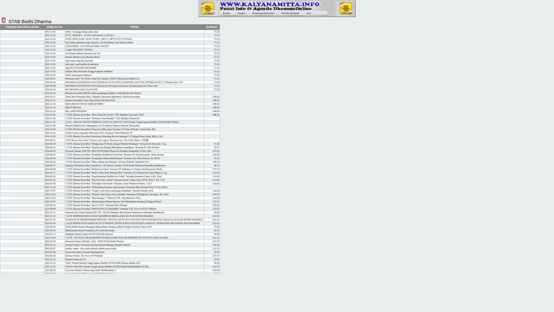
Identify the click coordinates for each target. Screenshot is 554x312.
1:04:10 (215, 194)
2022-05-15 (50, 245)
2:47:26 (215, 151)
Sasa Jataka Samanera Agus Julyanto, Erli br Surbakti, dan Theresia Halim (99, 42)
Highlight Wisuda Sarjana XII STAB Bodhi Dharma (89, 234)
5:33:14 (215, 223)
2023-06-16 (50, 227)
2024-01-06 (50, 183)
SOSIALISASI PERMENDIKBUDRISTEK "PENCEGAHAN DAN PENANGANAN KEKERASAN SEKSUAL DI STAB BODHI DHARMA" (134, 219)
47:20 (216, 158)
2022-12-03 (50, 237)
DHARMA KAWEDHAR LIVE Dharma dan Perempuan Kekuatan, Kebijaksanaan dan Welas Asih (111, 86)
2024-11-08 (50, 125)
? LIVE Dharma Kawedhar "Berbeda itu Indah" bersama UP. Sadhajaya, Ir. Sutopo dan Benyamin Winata (113, 169)
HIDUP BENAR (73, 107)
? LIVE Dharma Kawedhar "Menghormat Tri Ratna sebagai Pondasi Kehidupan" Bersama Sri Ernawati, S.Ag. (115, 144)
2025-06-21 (50, 78)
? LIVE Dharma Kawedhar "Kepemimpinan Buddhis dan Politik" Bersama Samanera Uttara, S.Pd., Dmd (113, 176)
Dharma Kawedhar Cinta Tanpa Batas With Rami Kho (90, 100)
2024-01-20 (50, 180)
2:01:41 (215, 219)
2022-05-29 (50, 241)
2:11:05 (215, 216)
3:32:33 (215, 266)
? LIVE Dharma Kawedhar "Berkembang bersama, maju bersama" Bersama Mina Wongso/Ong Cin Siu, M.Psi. (116, 187)
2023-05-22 (50, 230)
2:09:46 (215, 205)
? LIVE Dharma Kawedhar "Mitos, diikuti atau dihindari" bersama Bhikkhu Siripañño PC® (107, 162)
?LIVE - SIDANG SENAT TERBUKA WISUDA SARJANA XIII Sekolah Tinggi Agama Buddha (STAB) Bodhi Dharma (122, 122)
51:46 (216, 144)
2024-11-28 (50, 118)
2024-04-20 (50, 162)
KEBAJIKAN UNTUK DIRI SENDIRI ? (84, 104)
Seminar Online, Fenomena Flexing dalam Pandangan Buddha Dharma (97, 245)
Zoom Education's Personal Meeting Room (85, 252)
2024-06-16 (50, 151)
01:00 (216, 263)
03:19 (216, 230)
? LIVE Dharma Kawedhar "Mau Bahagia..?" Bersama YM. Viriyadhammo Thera (103, 198)
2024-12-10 (50, 104)
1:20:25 (215, 183)
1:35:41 (215, 201)
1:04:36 (215, 154)
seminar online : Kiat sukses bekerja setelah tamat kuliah (90, 248)
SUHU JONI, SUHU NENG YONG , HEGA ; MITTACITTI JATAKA (98, 39)
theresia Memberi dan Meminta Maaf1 (82, 57)
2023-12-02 (50, 194)
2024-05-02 (50, 158)
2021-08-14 (50, 270)
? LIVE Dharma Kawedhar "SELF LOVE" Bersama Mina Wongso (96, 205)
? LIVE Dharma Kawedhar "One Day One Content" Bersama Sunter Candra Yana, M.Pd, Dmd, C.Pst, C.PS (115, 180)
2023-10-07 (50, 201)
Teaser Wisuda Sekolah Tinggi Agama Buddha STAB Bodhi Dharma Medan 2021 (103, 263)
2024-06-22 (50, 147)
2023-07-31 (50, 212)
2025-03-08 (50, 86)
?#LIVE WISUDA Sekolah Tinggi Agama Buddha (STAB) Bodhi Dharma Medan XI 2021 (107, 266)
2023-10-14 (50, 198)
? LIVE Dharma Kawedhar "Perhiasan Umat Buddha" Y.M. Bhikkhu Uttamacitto (102, 118)
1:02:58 (215, 270)
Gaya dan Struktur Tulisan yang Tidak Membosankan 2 (90, 270)
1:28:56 (215, 191)
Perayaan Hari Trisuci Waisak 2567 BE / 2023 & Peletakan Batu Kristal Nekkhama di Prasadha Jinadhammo (114, 212)
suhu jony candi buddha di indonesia (82, 64)
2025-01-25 (50, 93)
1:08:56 (215, 96)
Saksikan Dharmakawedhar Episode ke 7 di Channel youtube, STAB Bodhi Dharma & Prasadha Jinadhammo (115, 165)
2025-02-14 (50, 89)
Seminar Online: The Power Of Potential (83, 256)
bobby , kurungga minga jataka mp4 (81, 31)
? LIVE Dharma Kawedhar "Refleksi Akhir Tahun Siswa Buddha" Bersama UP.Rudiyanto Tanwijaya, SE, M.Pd (117, 194)
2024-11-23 (50, 122)
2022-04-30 (50, 256)
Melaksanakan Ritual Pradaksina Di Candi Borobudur (90, 230)
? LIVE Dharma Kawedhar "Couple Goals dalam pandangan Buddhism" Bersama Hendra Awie (109, 191)
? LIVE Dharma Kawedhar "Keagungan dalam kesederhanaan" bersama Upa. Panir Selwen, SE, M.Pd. (112, 158)
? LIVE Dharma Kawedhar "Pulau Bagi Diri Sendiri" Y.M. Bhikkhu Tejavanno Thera (104, 115)
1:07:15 (215, 169)
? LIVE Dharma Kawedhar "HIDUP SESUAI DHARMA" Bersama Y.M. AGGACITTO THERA (110, 209)
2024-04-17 (50, 165)
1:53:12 (215, 248)
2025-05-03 (50, 82)
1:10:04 (215, 176)
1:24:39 (215, 198)
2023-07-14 (50, 216)
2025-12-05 (50, 31)
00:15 (216, 165)
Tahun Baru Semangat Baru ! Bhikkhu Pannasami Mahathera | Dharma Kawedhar (102, 96)
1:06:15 (215, 162)
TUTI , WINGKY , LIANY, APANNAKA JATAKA (89, 35)
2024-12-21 (50, 100)
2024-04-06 (50, 169)
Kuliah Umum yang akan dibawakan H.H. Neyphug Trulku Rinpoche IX (98, 133)
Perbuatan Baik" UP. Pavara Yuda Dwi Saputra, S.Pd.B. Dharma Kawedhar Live (102, 78)
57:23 (216, 31)
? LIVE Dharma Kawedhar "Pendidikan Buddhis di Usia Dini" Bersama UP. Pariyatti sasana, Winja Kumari (114, 154)
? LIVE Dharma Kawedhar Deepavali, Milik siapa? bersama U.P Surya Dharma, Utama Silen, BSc (110, 129)
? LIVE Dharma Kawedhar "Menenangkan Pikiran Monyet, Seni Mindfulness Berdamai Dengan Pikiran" (113, 201)
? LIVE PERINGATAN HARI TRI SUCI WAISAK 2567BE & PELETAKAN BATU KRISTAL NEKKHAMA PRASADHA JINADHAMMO (132, 223)
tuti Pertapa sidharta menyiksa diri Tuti (82, 53)
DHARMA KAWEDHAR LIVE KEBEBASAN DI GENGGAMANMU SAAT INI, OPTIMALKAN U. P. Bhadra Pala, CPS (124, 82)
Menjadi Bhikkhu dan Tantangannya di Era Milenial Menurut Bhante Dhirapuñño (102, 125)
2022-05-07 (50, 248)
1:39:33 (215, 209)
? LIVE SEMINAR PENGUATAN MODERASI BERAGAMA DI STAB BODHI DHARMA (109, 216)
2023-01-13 (50, 234)
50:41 (216, 147)
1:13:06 (215, 180)
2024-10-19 (50, 136)
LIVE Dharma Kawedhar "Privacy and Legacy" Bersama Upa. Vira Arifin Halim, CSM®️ (107, 140)
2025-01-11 (50, 96)
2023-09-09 (50, 209)
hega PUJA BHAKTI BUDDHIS (80, 68)
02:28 (216, 234)
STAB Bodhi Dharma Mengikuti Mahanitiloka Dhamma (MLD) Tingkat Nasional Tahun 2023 (108, 227)
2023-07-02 (50, 223)
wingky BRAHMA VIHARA (79, 50)
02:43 (216, 212)
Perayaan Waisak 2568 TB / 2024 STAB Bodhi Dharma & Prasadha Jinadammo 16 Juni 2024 (108, 151)
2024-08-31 (50, 140)
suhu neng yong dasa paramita (79, 60)
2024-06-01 (50, 154)
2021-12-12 (50, 266)
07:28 (216, 252)
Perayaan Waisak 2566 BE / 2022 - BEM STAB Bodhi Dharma (94, 241)
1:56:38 (215, 245)
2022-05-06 (50, 252)
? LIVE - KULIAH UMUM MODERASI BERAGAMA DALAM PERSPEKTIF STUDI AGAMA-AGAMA (116, 237)
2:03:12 (215, 241)
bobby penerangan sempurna (78, 75)
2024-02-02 (50, 176)
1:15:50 (215, 172)
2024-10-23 (50, 133)
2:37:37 (215, 256)
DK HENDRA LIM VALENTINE (81, 89)
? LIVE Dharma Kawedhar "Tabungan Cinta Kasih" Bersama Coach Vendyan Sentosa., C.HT (108, 183)
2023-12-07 (50, 191)
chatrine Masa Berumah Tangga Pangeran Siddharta (89, 71)
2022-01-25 (50, 259)
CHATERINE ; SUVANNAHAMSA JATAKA (87, 46)
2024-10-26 (50, 129)
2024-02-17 (50, 172)
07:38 (216, 227)
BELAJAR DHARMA (76, 111)
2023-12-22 (50, 187)
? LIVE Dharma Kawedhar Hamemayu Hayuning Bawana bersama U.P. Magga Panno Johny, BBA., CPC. (114, 136)
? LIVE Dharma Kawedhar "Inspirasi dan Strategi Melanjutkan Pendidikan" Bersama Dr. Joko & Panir (112, 147)
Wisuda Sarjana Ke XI (75, 259)
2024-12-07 (50, 115)
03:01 (216, 259)
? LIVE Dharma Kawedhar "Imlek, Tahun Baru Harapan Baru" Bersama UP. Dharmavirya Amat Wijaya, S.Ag (116, 172)
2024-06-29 (50, 144)
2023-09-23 (50, 205)
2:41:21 (215, 237)
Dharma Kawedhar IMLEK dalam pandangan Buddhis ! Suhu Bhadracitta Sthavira (103, 93)
